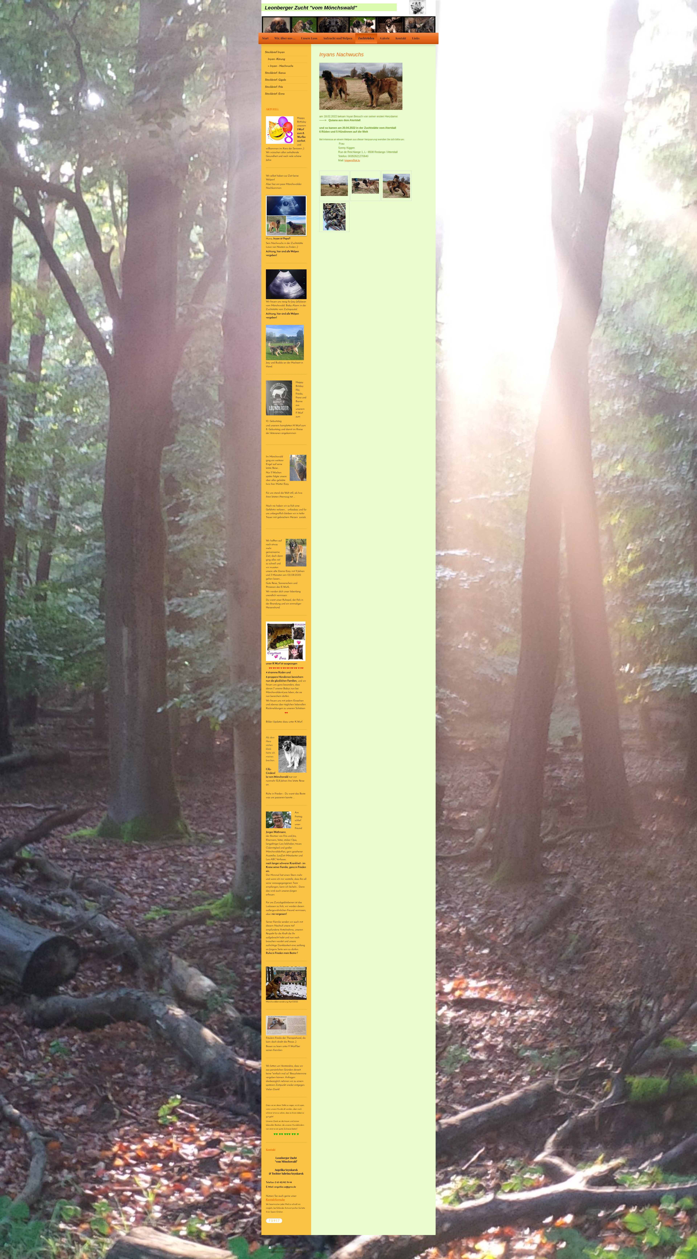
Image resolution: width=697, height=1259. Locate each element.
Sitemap (296, 1247)
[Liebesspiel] (365, 186)
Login (425, 1247)
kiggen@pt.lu (352, 160)
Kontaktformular (275, 1200)
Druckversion (280, 1247)
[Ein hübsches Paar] (334, 186)
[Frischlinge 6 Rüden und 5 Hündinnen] (334, 216)
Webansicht (421, 1251)
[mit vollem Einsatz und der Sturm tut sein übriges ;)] (396, 186)
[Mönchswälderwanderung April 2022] (286, 983)
